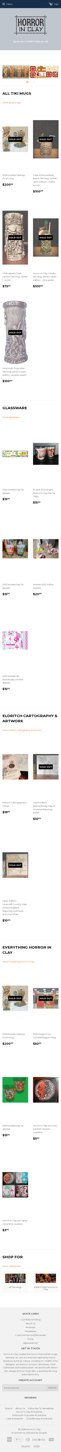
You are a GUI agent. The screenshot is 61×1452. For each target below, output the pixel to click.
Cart (56, 4)
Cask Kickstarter (14, 1418)
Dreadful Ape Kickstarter (39, 1418)
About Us (30, 1323)
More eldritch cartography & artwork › (22, 730)
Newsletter (30, 1331)
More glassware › (11, 417)
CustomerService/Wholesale (30, 1335)
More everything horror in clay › (18, 961)
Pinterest (30, 1327)
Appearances (30, 1343)
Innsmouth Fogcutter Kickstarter (29, 1415)
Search (9, 1408)
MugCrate (30, 1371)
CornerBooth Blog (30, 1319)
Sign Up (52, 1388)
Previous (4, 72)
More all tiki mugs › (12, 102)
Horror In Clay (33, 1429)
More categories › (11, 1266)
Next (56, 72)
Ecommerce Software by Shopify (29, 1432)
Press (30, 1339)
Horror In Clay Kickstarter (29, 1411)
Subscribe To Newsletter (41, 1408)
